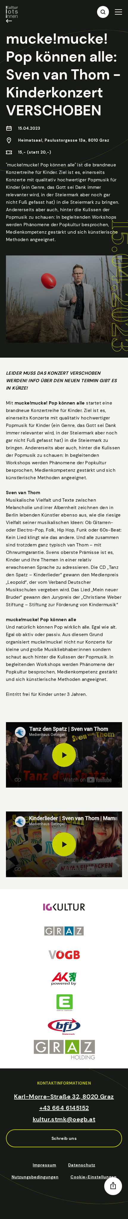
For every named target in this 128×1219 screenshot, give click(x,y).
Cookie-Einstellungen (94, 1177)
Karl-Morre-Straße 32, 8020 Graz (64, 1096)
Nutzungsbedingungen (35, 1177)
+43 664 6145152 (64, 1108)
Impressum (44, 1165)
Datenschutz (81, 1165)
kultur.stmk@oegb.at (64, 1119)
